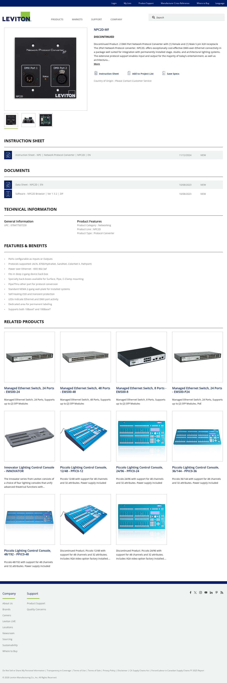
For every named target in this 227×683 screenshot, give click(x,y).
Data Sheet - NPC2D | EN (29, 184)
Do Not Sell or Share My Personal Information (23, 670)
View (203, 155)
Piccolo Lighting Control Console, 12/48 (83, 469)
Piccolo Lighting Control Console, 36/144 (195, 469)
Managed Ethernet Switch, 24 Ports (29, 390)
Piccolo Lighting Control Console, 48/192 (27, 552)
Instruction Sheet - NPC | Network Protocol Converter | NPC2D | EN (53, 154)
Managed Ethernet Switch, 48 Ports (85, 390)
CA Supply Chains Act (139, 670)
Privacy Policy (109, 670)
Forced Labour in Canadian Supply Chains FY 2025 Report (177, 670)
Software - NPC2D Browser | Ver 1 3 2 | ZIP (39, 193)
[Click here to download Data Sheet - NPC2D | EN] (8, 185)
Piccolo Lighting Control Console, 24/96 (139, 469)
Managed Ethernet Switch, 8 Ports (141, 390)
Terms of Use (79, 670)
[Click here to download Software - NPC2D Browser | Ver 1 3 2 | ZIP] (8, 194)
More (97, 63)
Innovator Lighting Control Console (29, 469)
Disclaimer (122, 670)
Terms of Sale (94, 670)
